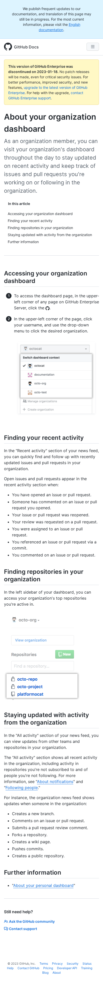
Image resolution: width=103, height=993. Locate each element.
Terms (44, 963)
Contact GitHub (28, 968)
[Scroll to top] (92, 982)
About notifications (55, 781)
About (56, 972)
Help (10, 968)
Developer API (67, 968)
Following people (22, 787)
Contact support (23, 929)
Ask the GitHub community (32, 921)
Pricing (48, 968)
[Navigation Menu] (92, 47)
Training (86, 968)
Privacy (57, 963)
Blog (45, 972)
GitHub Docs (26, 46)
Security (72, 963)
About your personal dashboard (43, 885)
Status (87, 963)
